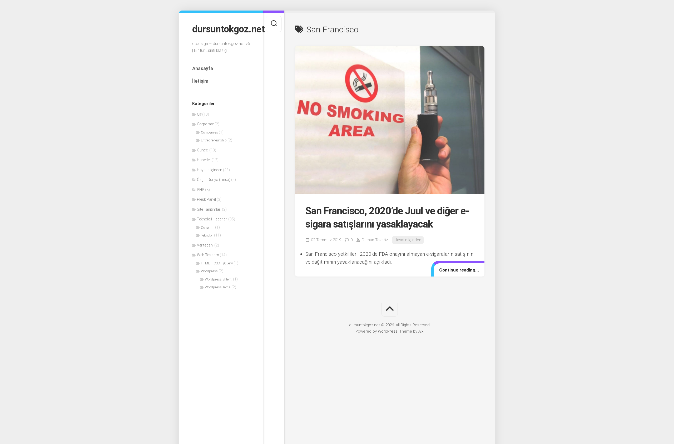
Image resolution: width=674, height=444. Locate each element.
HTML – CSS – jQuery (217, 263)
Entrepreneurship (214, 140)
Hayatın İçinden (209, 170)
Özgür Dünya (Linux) (213, 179)
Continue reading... (459, 270)
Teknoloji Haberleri (212, 219)
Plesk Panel (206, 199)
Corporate (205, 124)
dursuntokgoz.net (221, 29)
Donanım (207, 227)
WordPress (388, 331)
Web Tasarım (208, 255)
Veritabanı (205, 245)
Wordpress (209, 271)
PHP (200, 190)
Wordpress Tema (218, 287)
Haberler (204, 160)
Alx (420, 331)
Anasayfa (202, 68)
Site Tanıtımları (209, 209)
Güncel (203, 150)
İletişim (200, 81)
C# (199, 114)
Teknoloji (207, 235)
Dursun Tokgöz (375, 240)
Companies (209, 132)
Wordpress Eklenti (218, 279)
